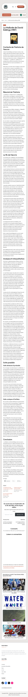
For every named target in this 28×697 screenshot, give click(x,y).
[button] (20, 7)
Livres (3, 670)
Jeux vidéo (4, 671)
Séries (3, 673)
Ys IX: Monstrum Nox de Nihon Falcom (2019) (14, 637)
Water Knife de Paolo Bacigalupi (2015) (14, 608)
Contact (3, 664)
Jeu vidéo (14, 634)
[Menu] (13, 6)
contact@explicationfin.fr (7, 687)
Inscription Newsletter (6, 666)
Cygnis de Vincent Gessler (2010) (14, 622)
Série (14, 588)
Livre (4, 25)
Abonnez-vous (20, 514)
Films (3, 668)
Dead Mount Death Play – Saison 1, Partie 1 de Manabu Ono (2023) (14, 592)
